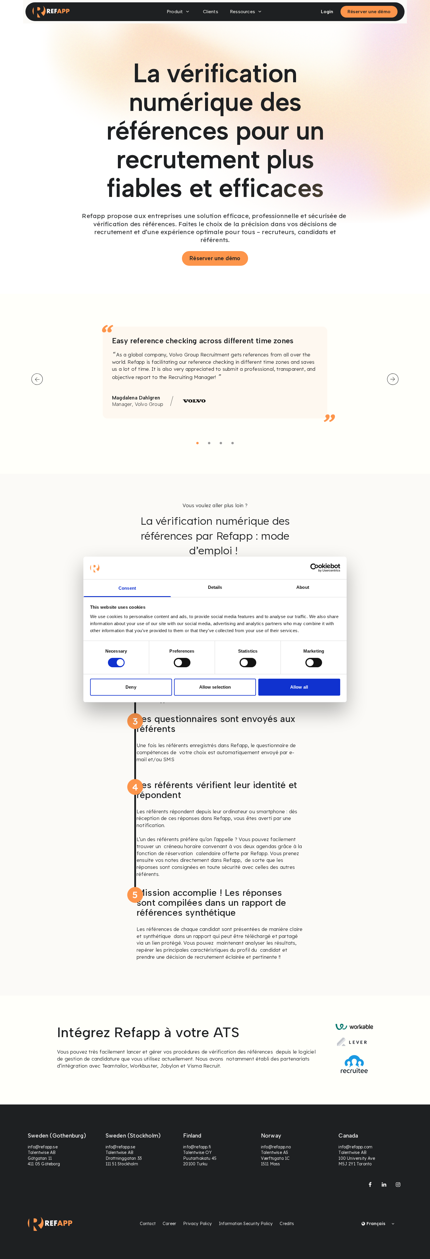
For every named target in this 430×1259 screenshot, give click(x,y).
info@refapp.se (43, 1147)
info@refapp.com (355, 1147)
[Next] (393, 379)
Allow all (299, 687)
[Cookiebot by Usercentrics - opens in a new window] (314, 567)
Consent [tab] (127, 588)
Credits (287, 1223)
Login (327, 11)
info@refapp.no (276, 1147)
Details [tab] (215, 587)
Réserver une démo (369, 11)
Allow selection (215, 687)
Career (169, 1223)
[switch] (182, 662)
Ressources (242, 11)
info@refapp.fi (197, 1147)
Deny (130, 687)
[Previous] (37, 379)
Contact (148, 1223)
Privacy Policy (197, 1223)
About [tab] (302, 587)
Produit (175, 11)
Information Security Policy (246, 1223)
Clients (210, 11)
